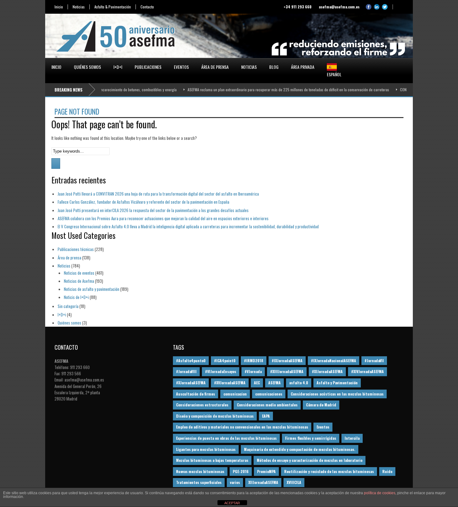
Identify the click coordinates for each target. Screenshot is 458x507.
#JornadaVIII (186, 371)
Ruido (387, 471)
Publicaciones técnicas (76, 249)
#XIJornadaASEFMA (327, 371)
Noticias (79, 6)
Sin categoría (68, 306)
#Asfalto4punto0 (191, 360)
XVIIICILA (294, 482)
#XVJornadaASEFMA (230, 382)
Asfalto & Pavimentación (112, 6)
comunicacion (235, 393)
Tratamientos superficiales (199, 482)
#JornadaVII (374, 360)
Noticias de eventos (79, 273)
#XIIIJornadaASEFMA (286, 371)
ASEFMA (274, 382)
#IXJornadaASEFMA (287, 360)
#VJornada (253, 371)
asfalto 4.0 (298, 382)
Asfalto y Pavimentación (337, 382)
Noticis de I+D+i (76, 297)
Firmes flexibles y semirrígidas (310, 438)
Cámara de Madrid (321, 404)
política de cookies (379, 493)
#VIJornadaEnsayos (220, 371)
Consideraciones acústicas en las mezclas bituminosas (337, 393)
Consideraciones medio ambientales (267, 404)
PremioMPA (266, 471)
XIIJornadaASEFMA (263, 482)
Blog (274, 67)
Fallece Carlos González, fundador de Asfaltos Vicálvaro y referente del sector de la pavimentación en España (143, 202)
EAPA (266, 416)
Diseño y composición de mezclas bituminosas (215, 416)
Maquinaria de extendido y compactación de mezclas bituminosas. (299, 449)
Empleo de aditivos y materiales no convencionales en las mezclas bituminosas (242, 426)
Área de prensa (215, 67)
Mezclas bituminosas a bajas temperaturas (212, 460)
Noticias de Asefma (79, 281)
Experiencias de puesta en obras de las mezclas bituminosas (226, 438)
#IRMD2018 (253, 360)
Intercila (352, 438)
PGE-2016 (241, 471)
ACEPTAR (232, 503)
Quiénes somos (87, 67)
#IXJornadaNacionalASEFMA (333, 360)
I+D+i (117, 67)
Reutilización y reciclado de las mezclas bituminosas (329, 471)
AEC (257, 382)
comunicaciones (268, 393)
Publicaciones (148, 67)
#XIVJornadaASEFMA (367, 371)
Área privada (302, 67)
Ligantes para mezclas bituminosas (206, 449)
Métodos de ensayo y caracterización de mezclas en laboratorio (309, 460)
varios (235, 482)
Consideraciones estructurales (202, 404)
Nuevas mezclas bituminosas (200, 471)
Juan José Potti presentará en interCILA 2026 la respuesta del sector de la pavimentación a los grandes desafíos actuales (153, 210)
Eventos (181, 67)
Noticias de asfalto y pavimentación (91, 289)
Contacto (147, 6)
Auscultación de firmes (195, 393)
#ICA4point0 (225, 360)
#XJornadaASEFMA (191, 382)
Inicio (59, 6)
